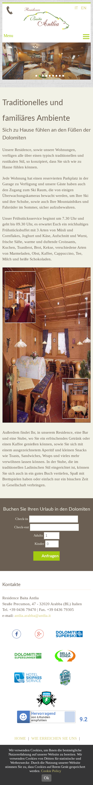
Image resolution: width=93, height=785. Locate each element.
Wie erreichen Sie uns (54, 738)
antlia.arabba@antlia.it (32, 615)
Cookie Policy (51, 771)
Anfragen (50, 556)
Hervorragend (43, 713)
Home (20, 738)
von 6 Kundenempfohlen (40, 719)
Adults (38, 535)
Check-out (21, 527)
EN (83, 8)
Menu (8, 35)
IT (76, 8)
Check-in (21, 519)
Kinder (39, 544)
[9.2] (70, 724)
